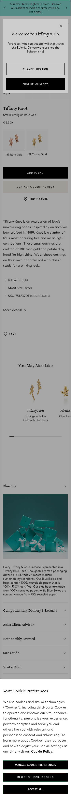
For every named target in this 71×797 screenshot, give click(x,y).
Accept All (35, 789)
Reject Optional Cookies (35, 777)
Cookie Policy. (42, 751)
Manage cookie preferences (35, 765)
